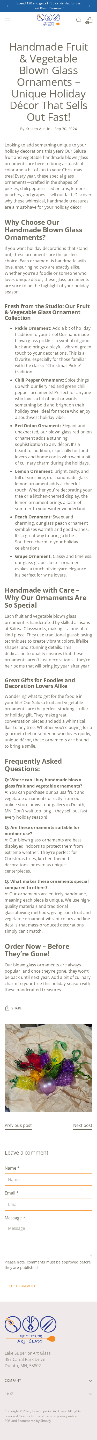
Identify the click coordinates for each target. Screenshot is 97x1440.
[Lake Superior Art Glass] (48, 20)
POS (8, 1420)
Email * (12, 1193)
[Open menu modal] (7, 20)
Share (16, 1008)
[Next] (89, 6)
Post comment (22, 1286)
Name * (12, 1168)
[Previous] (7, 6)
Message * (15, 1218)
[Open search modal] (78, 20)
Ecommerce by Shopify (34, 1420)
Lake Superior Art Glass (49, 1411)
